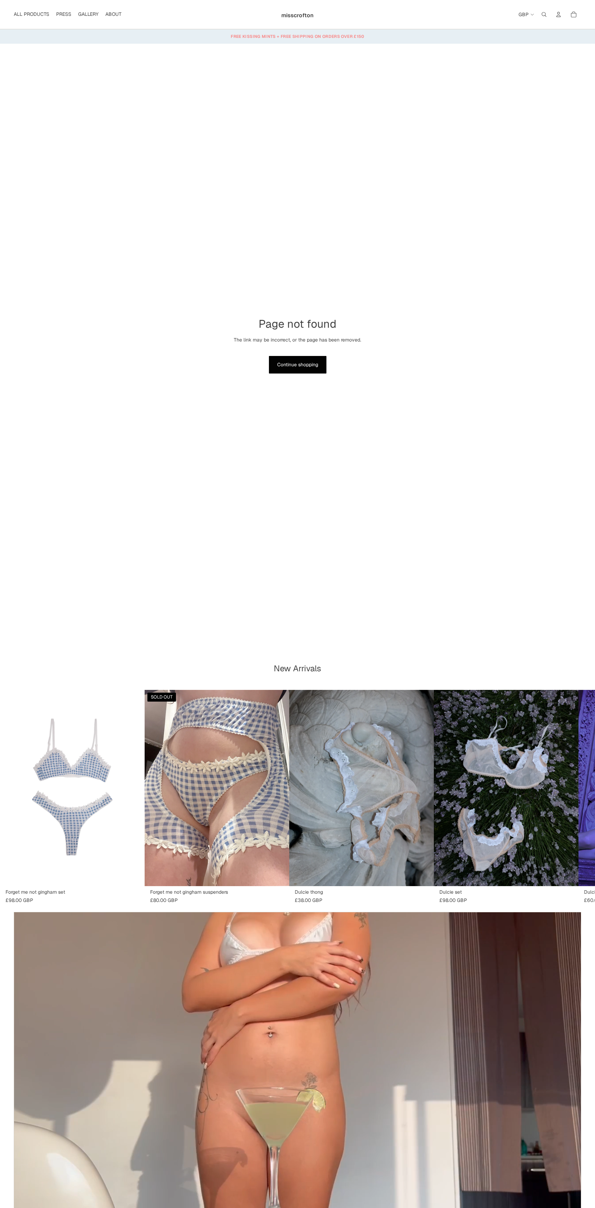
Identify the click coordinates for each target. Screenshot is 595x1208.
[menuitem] (31, 14)
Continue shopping (297, 364)
